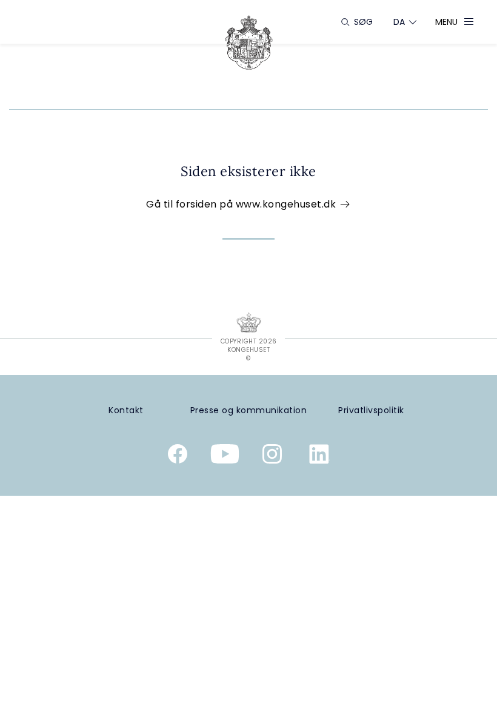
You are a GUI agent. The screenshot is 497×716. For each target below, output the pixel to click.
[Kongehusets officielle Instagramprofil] (272, 456)
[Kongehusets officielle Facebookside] (177, 456)
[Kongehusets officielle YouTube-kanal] (224, 456)
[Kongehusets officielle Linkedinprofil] (319, 456)
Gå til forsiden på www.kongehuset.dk (242, 204)
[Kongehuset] (248, 42)
